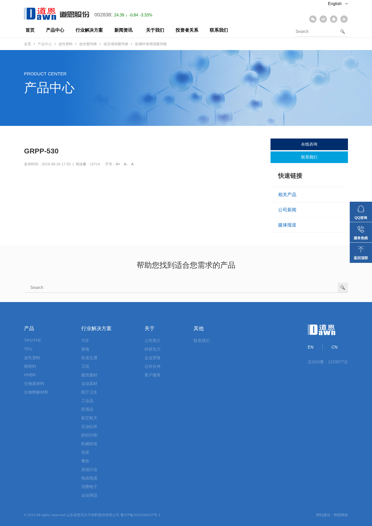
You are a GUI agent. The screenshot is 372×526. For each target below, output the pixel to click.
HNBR (30, 375)
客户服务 (152, 375)
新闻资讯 (123, 30)
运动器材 (89, 383)
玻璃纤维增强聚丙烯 (151, 44)
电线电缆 (89, 478)
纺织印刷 (89, 435)
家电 (85, 349)
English (335, 4)
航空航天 (89, 418)
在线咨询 (309, 144)
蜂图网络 (341, 515)
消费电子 (89, 487)
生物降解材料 (36, 392)
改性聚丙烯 (88, 44)
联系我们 (219, 30)
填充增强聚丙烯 (116, 44)
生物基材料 (34, 383)
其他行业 (89, 469)
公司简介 (152, 340)
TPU (28, 349)
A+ (118, 164)
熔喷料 (30, 366)
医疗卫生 (89, 392)
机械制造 (89, 444)
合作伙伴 (152, 366)
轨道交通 (89, 358)
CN (335, 347)
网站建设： (325, 515)
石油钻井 (89, 426)
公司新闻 (287, 209)
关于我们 (155, 30)
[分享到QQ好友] (334, 19)
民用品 (87, 409)
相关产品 (287, 194)
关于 (149, 328)
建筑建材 (89, 375)
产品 (29, 328)
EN (311, 347)
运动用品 (89, 495)
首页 (30, 30)
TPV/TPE (32, 340)
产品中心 (55, 30)
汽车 (85, 340)
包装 (85, 452)
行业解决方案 (89, 30)
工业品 (87, 401)
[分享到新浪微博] (323, 19)
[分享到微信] (313, 19)
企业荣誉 (152, 358)
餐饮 (85, 461)
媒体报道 (287, 224)
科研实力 (152, 349)
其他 (199, 328)
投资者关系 (187, 30)
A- (126, 164)
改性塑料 (65, 44)
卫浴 (85, 366)
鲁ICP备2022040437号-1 (140, 515)
